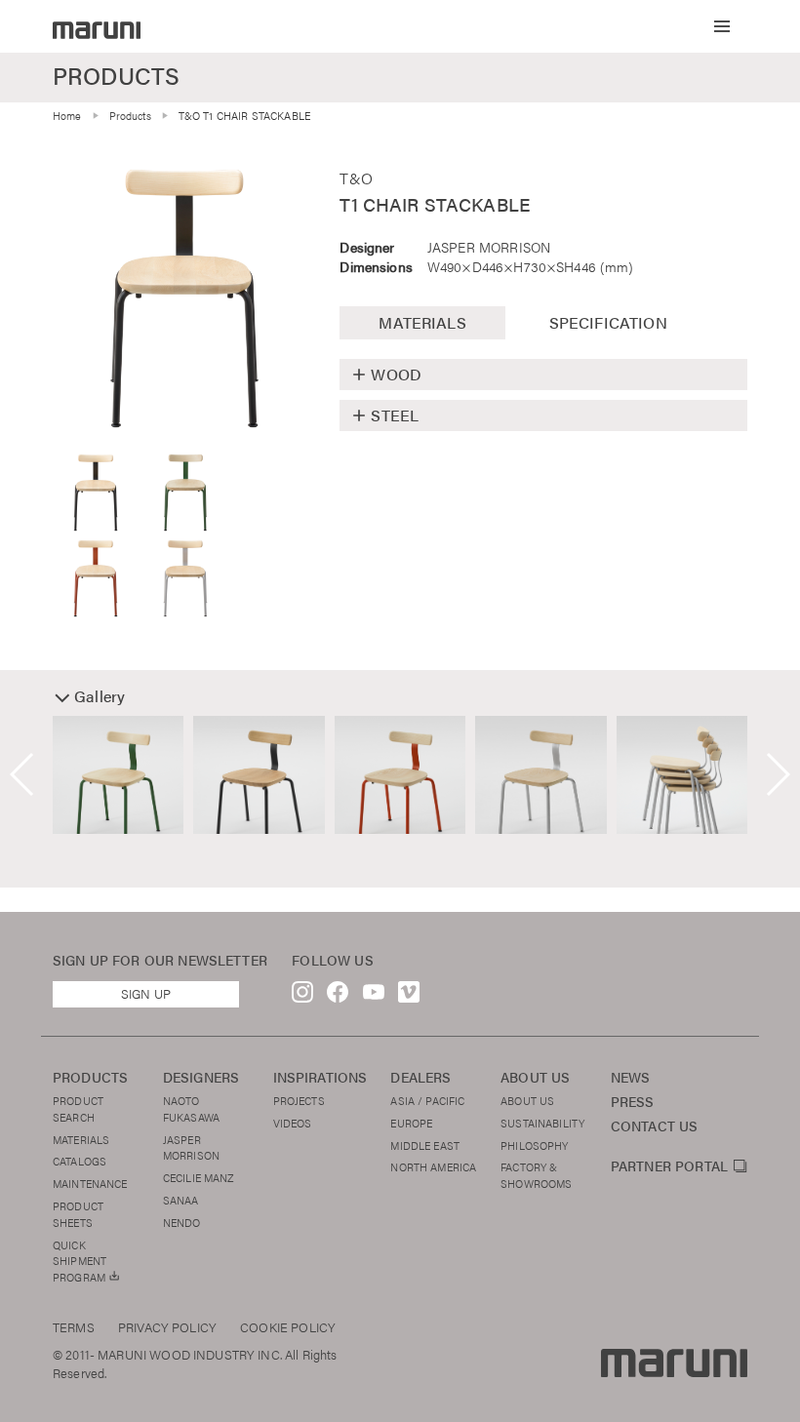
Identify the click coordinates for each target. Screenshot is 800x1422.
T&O (356, 178)
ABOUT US (535, 1077)
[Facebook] (337, 996)
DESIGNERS (201, 1077)
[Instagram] (302, 996)
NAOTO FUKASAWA (191, 1108)
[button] (722, 26)
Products (130, 115)
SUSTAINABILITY (542, 1122)
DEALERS (420, 1077)
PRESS (633, 1101)
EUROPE (411, 1122)
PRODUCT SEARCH (78, 1108)
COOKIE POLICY (288, 1327)
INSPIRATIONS (320, 1077)
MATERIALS (81, 1139)
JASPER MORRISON (488, 247)
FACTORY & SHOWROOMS (536, 1175)
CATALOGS (79, 1160)
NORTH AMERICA (433, 1166)
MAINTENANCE (90, 1183)
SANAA (181, 1199)
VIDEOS (292, 1122)
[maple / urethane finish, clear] (184, 298)
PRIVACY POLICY (167, 1327)
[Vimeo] (409, 996)
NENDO (182, 1222)
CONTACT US (655, 1126)
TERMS (74, 1327)
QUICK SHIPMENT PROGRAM (80, 1261)
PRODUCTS (90, 1077)
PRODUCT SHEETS (78, 1214)
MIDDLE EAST (425, 1145)
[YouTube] (373, 996)
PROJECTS (299, 1100)
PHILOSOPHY (534, 1145)
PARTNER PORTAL (669, 1166)
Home (67, 115)
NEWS (631, 1077)
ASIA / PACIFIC (427, 1100)
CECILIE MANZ (198, 1177)
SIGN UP (146, 994)
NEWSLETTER (222, 960)
